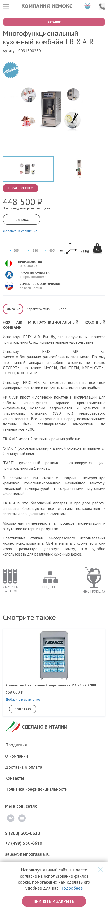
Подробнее (71, 888)
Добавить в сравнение (20, 231)
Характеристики (38, 309)
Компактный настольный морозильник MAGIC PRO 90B (50, 685)
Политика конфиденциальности (36, 789)
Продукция (16, 745)
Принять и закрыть (54, 901)
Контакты (14, 778)
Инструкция (94, 591)
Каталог (54, 22)
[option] (28, 170)
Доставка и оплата (23, 767)
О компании (16, 756)
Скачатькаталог (10, 589)
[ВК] (11, 818)
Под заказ (21, 220)
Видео (62, 309)
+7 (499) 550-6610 (23, 843)
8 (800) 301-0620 (22, 833)
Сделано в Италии (44, 727)
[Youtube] (22, 818)
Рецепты (50, 587)
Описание (13, 309)
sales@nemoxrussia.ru (27, 854)
